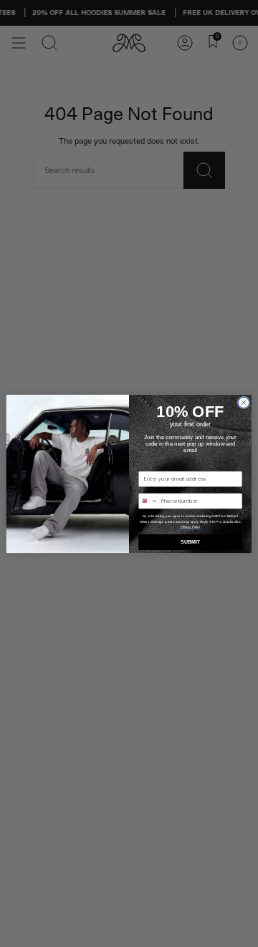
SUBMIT (190, 541)
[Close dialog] (243, 402)
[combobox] (148, 500)
